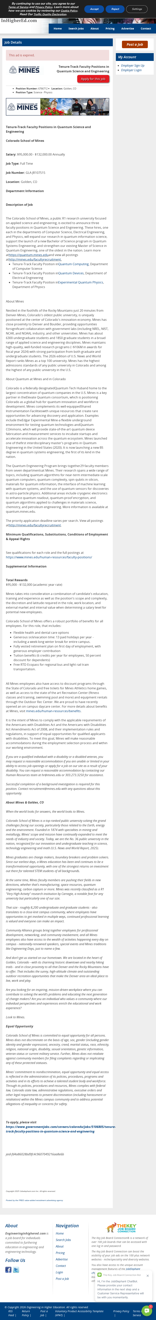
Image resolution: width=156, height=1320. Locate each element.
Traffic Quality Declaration (49, 14)
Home (58, 28)
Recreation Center (75, 693)
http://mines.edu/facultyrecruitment (35, 259)
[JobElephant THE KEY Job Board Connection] (121, 1224)
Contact (146, 28)
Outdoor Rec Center (38, 702)
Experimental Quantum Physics (80, 282)
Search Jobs (76, 28)
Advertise (127, 28)
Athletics (80, 688)
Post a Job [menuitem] (62, 1279)
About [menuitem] (60, 1246)
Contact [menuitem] (61, 1266)
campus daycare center (43, 706)
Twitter (16, 1270)
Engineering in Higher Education (46, 1307)
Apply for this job (93, 79)
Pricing (110, 28)
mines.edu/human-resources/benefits (53, 711)
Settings (137, 9)
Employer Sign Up (132, 65)
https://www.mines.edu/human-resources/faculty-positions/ (49, 557)
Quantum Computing (73, 264)
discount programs (78, 684)
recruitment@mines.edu (45, 789)
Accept (94, 9)
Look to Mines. (15, 1017)
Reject (115, 9)
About (95, 28)
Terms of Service (18, 7)
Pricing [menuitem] (60, 1253)
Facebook (8, 1270)
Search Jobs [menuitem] (63, 1240)
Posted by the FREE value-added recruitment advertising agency (34, 1200)
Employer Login (131, 70)
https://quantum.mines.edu (29, 255)
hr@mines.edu (51, 775)
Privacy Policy (43, 7)
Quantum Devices (71, 273)
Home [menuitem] (60, 1233)
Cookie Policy (69, 11)
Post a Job (135, 44)
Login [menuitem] (59, 1272)
